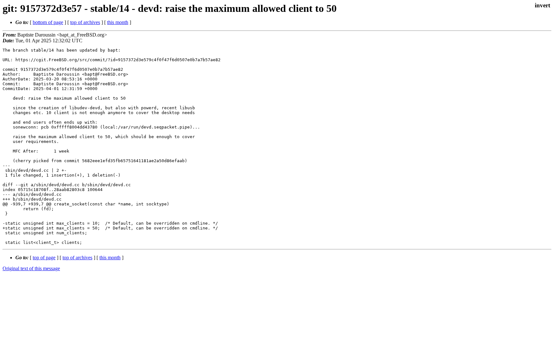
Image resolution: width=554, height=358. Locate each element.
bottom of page (48, 22)
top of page (44, 257)
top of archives (85, 22)
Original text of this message (31, 268)
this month (117, 22)
